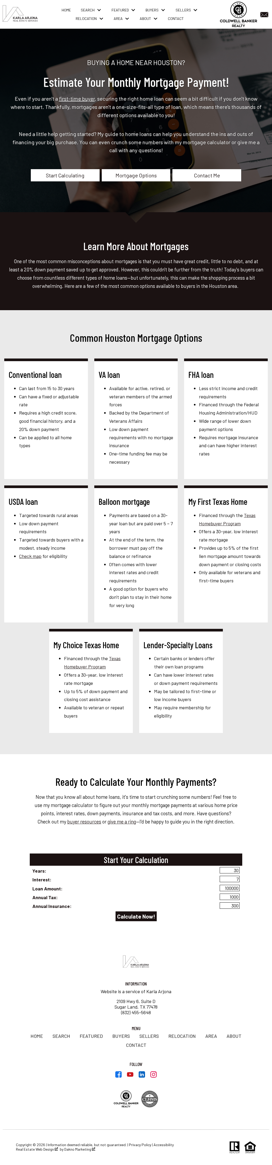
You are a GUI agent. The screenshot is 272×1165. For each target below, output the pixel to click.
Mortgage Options (136, 175)
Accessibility (164, 1144)
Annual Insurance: (51, 906)
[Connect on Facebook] (118, 1076)
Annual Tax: (45, 897)
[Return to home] (136, 962)
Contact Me (207, 175)
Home (66, 10)
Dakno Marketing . (80, 1149)
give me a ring (122, 822)
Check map (30, 556)
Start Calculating (65, 175)
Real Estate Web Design (35, 1149)
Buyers (121, 1036)
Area (211, 1036)
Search (61, 1036)
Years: (39, 871)
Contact (176, 18)
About (234, 1036)
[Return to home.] (20, 14)
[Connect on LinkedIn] (142, 1076)
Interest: (41, 879)
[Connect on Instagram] (153, 1076)
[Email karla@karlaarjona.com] (265, 14)
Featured (91, 1036)
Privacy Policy (140, 1144)
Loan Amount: (47, 888)
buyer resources (84, 822)
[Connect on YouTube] (130, 1076)
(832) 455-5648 (136, 1012)
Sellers (149, 1036)
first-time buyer (77, 98)
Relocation (182, 1036)
